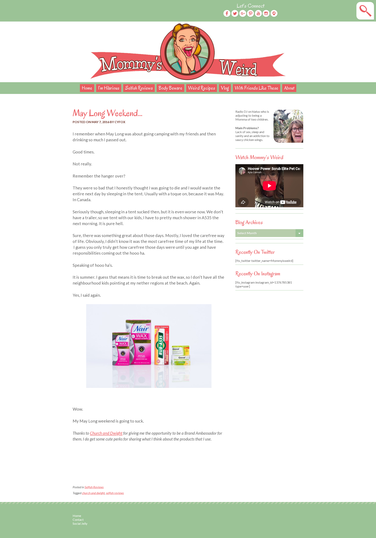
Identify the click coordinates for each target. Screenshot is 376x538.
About (289, 88)
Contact (78, 519)
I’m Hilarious (108, 88)
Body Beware (170, 88)
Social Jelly (80, 523)
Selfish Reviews (139, 88)
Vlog (225, 88)
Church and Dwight (106, 433)
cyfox (120, 122)
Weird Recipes (201, 88)
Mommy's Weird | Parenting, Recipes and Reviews (188, 52)
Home (87, 88)
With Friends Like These (256, 88)
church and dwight (93, 493)
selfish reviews (115, 493)
